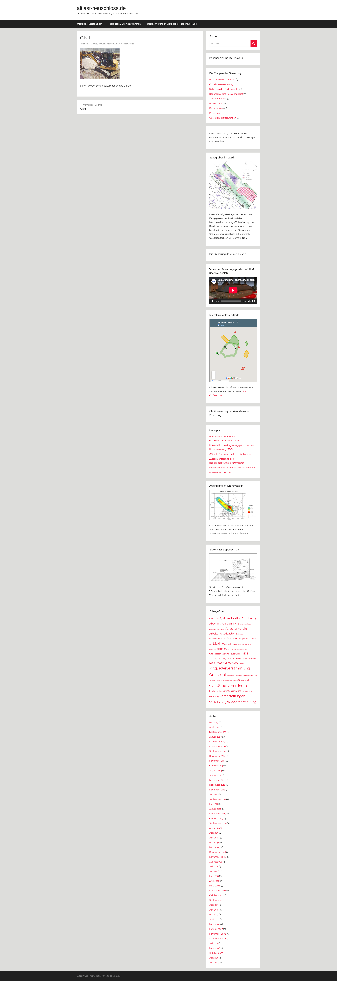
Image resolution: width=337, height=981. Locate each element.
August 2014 (215, 770)
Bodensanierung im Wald (222, 79)
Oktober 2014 (216, 765)
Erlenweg (223, 648)
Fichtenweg (234, 649)
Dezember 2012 (217, 784)
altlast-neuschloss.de (101, 8)
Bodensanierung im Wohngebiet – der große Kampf (172, 24)
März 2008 (214, 885)
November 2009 (217, 813)
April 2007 (214, 919)
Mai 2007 (214, 914)
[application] (233, 290)
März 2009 (214, 847)
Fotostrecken (216, 108)
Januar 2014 (215, 775)
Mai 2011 (213, 804)
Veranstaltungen (232, 696)
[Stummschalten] (249, 301)
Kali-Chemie (243, 658)
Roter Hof (244, 675)
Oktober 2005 (216, 953)
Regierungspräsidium (234, 675)
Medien (241, 663)
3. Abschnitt (229, 618)
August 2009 (215, 828)
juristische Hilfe (232, 658)
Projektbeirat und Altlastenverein (125, 24)
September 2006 (218, 938)
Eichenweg (232, 644)
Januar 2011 (215, 809)
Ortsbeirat (217, 674)
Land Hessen (216, 662)
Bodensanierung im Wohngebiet (226, 94)
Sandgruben (252, 675)
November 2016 (217, 746)
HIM (241, 653)
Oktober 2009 (216, 818)
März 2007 (214, 924)
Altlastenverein (217, 98)
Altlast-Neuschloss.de (124, 44)
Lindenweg (231, 662)
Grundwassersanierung (221, 84)
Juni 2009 (214, 837)
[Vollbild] (253, 301)
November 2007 (217, 890)
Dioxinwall (220, 643)
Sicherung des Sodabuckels (223, 89)
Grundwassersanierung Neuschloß (224, 654)
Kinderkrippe (252, 658)
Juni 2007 (214, 909)
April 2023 (214, 727)
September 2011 (217, 799)
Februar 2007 (216, 929)
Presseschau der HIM (220, 472)
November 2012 (217, 789)
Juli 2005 (213, 957)
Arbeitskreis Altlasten (222, 633)
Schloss (235, 680)
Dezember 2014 (217, 756)
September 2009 (218, 823)
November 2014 (217, 760)
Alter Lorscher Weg (230, 624)
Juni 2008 (214, 871)
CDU (210, 644)
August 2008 (215, 861)
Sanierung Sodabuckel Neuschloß (220, 680)
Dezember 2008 (217, 852)
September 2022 (217, 732)
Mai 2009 (214, 842)
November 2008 (217, 857)
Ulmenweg (214, 696)
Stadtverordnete (232, 685)
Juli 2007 (213, 905)
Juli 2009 (214, 832)
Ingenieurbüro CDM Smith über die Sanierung (232, 467)
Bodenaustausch (217, 638)
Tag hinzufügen (247, 691)
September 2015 (217, 751)
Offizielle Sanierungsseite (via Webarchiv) (230, 454)
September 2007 (217, 900)
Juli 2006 (214, 943)
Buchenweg (234, 638)
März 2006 (214, 948)
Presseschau (215, 113)
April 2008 (214, 881)
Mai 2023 (213, 722)
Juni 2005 (214, 962)
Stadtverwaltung (216, 691)
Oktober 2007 (216, 895)
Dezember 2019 (217, 741)
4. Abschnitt (246, 618)
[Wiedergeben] (212, 301)
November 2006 (217, 933)
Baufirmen (239, 634)
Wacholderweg (217, 702)
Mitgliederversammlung (229, 668)
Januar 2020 (215, 736)
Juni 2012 (214, 794)
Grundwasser (242, 649)
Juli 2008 (214, 866)
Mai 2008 (214, 876)
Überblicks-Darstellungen (89, 24)
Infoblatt (221, 658)
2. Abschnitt (214, 619)
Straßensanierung (232, 691)
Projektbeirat (216, 103)
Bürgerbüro (249, 638)
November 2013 (217, 780)
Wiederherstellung (241, 702)
